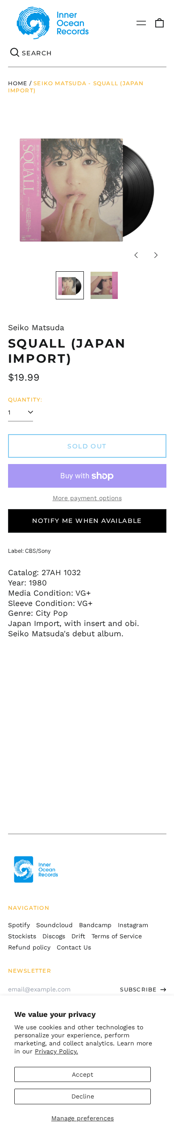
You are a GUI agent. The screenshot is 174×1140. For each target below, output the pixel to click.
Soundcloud (54, 925)
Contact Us (74, 947)
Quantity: (25, 399)
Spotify (19, 925)
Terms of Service (116, 936)
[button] (159, 23)
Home (18, 83)
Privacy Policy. (56, 1051)
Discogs (53, 936)
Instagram (133, 925)
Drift (78, 936)
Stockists (22, 936)
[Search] (15, 53)
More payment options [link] (87, 498)
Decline (82, 1096)
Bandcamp (95, 925)
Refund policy (29, 947)
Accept (82, 1074)
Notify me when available (87, 521)
